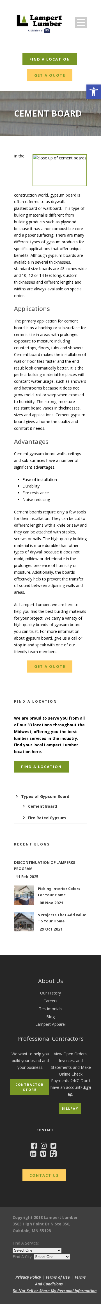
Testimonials (50, 1008)
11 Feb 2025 (27, 876)
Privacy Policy (28, 1277)
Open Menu (81, 22)
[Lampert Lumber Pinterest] (44, 1154)
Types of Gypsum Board (45, 796)
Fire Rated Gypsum (47, 817)
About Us (50, 981)
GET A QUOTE (49, 75)
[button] (93, 91)
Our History (50, 993)
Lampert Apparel (50, 1024)
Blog (50, 1016)
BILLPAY (70, 1108)
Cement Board (42, 806)
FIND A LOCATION (49, 59)
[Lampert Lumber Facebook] (35, 1146)
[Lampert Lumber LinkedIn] (34, 1154)
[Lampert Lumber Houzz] (54, 1154)
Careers (50, 1000)
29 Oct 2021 (51, 929)
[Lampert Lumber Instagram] (45, 1146)
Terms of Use (57, 1277)
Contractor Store (29, 1087)
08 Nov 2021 (51, 902)
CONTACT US (44, 1175)
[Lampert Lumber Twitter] (54, 1146)
